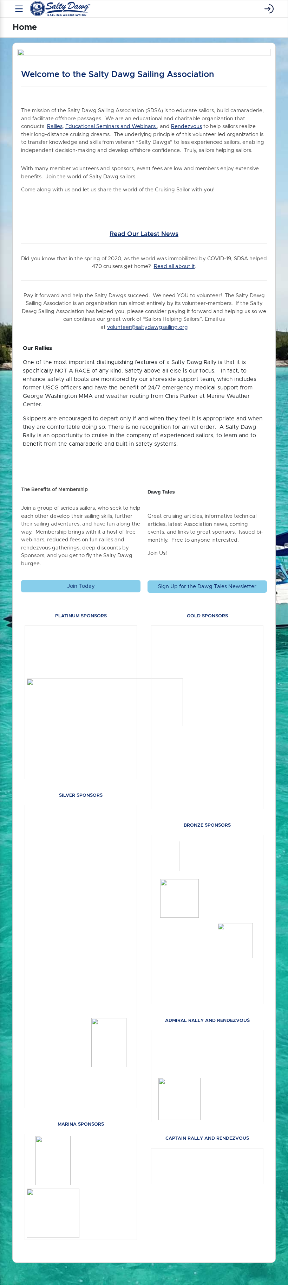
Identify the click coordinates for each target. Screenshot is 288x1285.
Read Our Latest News (144, 234)
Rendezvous (186, 126)
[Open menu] (19, 8)
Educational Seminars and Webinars (111, 126)
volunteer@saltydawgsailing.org (147, 327)
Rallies (55, 126)
